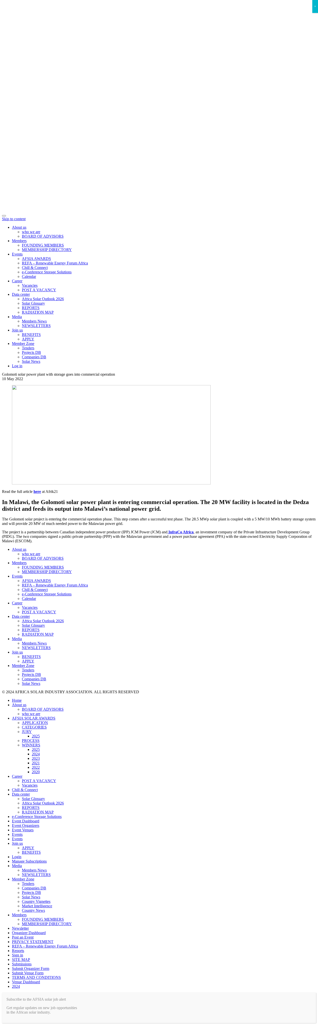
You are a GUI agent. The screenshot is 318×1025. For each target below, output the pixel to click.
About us (19, 227)
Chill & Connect (35, 267)
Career (17, 281)
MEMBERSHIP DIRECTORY (47, 250)
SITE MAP (21, 959)
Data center (21, 294)
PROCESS (31, 740)
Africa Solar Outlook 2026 (43, 299)
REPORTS (31, 308)
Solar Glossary (33, 303)
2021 (36, 763)
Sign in (17, 955)
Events (17, 254)
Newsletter (20, 928)
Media (17, 317)
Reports (18, 951)
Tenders (28, 348)
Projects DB (31, 352)
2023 (36, 758)
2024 (36, 754)
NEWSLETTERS (36, 326)
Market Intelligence (37, 906)
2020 (36, 772)
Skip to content (14, 219)
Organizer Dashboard (29, 933)
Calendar (29, 276)
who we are (31, 232)
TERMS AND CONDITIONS (36, 977)
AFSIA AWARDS (36, 258)
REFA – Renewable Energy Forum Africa (55, 263)
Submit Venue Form (27, 973)
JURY (27, 732)
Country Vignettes (36, 901)
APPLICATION (35, 723)
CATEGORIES (34, 727)
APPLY (28, 339)
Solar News (31, 361)
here (37, 491)
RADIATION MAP (38, 312)
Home (17, 700)
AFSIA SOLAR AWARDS (33, 718)
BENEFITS (31, 334)
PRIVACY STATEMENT (32, 942)
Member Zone (23, 343)
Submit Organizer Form (30, 968)
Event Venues (23, 830)
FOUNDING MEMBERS (43, 245)
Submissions (22, 964)
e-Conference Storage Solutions (47, 272)
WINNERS (31, 745)
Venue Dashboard (26, 982)
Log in (17, 366)
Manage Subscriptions (29, 861)
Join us (17, 330)
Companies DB (34, 357)
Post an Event (23, 937)
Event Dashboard (25, 821)
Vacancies (30, 285)
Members (19, 241)
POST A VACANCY (39, 290)
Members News (34, 321)
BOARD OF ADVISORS (43, 236)
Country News (33, 910)
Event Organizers (25, 825)
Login (16, 857)
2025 (36, 736)
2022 (36, 767)
